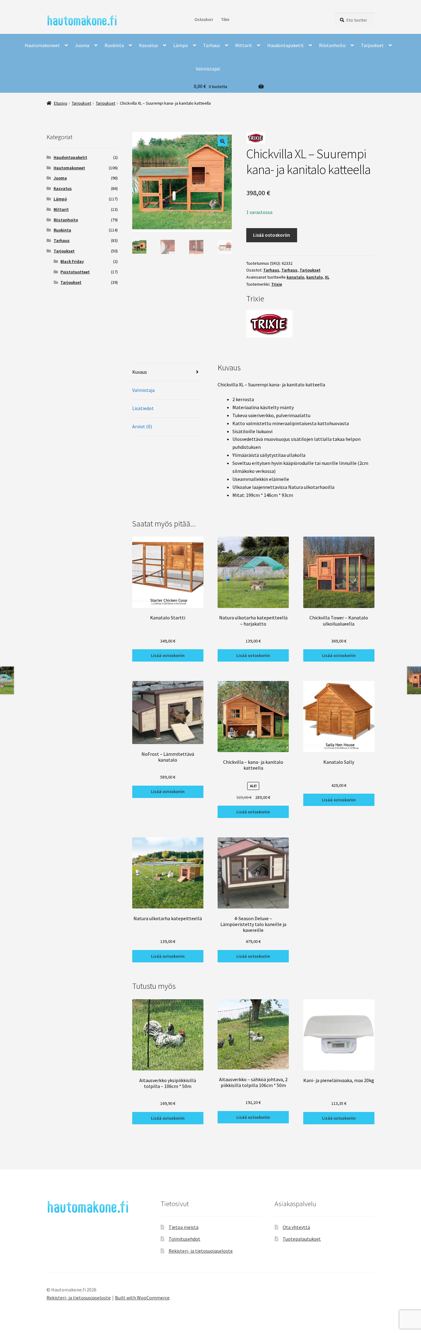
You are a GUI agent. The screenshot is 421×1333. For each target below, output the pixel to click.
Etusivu (60, 103)
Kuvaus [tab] (139, 372)
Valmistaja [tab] (143, 390)
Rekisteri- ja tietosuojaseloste (201, 1251)
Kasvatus (148, 45)
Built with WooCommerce (142, 1298)
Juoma (82, 45)
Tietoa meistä (183, 1227)
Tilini (225, 19)
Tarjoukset (372, 45)
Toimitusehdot (184, 1239)
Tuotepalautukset (302, 1239)
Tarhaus (211, 45)
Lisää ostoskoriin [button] (168, 655)
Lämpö (180, 45)
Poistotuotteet (75, 272)
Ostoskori (203, 19)
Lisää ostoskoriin (271, 235)
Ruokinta (114, 45)
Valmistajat (208, 69)
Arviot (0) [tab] (142, 426)
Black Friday (72, 261)
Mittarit (243, 45)
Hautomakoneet (42, 45)
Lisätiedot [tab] (143, 408)
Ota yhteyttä (296, 1227)
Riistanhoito (332, 45)
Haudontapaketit (285, 45)
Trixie (276, 284)
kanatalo (295, 277)
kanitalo (314, 277)
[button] (222, 141)
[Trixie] (310, 323)
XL (327, 277)
